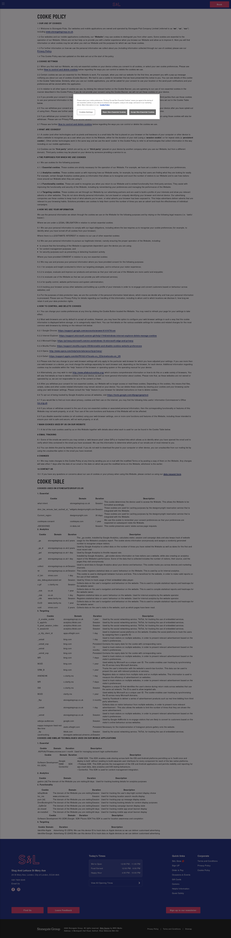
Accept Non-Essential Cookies (142, 112)
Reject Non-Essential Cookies (114, 112)
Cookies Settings (86, 112)
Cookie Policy (105, 105)
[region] (116, 107)
